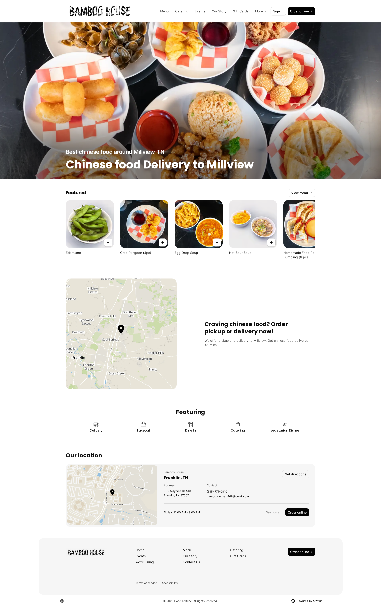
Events (200, 11)
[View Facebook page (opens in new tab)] (61, 601)
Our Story (219, 11)
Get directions (295, 474)
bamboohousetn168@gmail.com (228, 496)
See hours (272, 512)
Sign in (278, 11)
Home (139, 550)
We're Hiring (144, 562)
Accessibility (170, 583)
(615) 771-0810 (217, 492)
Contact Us (191, 562)
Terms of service (146, 583)
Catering (181, 11)
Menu (164, 11)
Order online (297, 512)
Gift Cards (241, 11)
